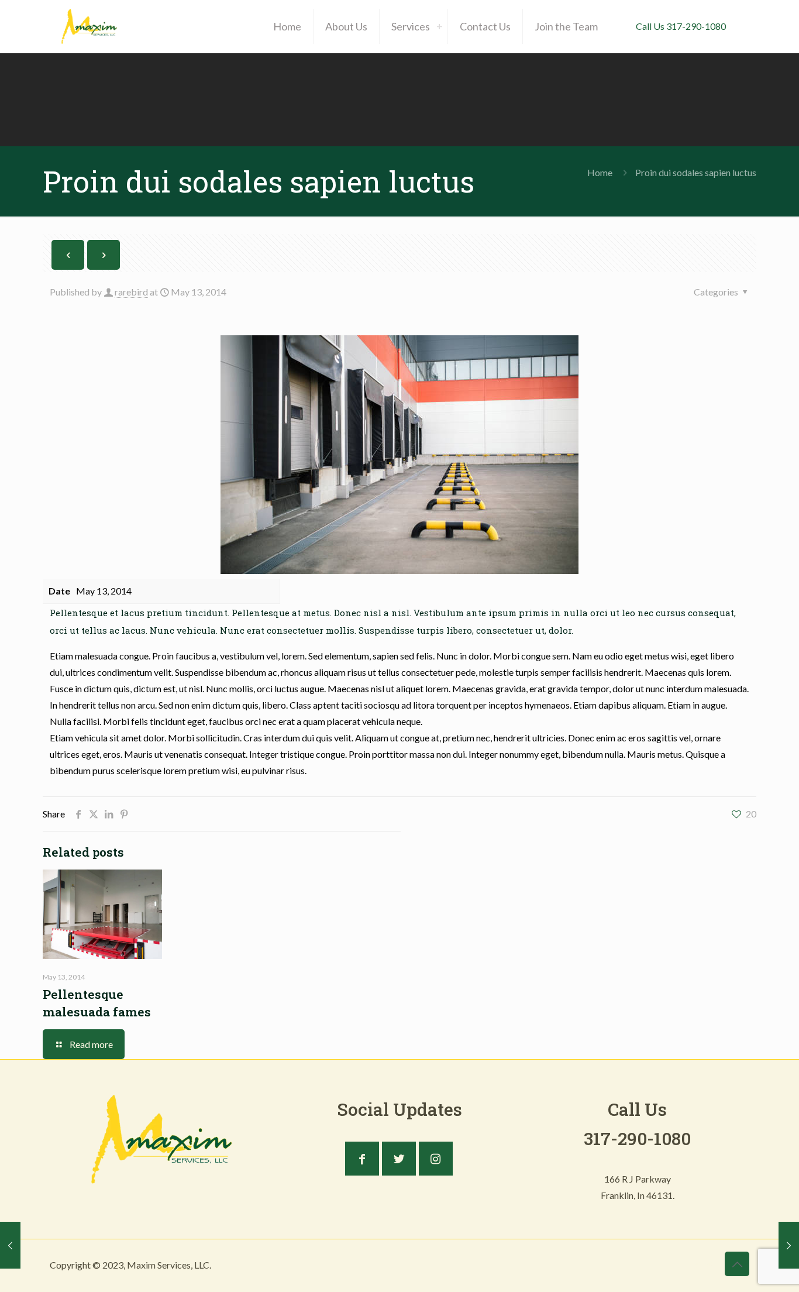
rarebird (131, 291)
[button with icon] (362, 1159)
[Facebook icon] (684, 1265)
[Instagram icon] (708, 1265)
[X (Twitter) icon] (696, 1265)
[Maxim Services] (89, 26)
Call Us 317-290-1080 (681, 26)
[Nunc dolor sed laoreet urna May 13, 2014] (10, 1245)
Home (599, 172)
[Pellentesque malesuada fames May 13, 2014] (789, 1245)
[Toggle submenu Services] (439, 26)
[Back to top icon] (737, 1264)
